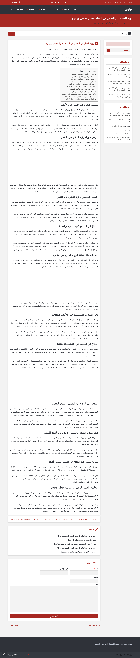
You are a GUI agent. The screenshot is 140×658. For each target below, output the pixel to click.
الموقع (96, 577)
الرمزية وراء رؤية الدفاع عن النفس (83, 77)
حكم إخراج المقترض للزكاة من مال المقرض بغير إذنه (119, 114)
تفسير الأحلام (27, 519)
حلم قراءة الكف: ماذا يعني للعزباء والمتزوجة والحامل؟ (78, 552)
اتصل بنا (97, 644)
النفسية (68, 519)
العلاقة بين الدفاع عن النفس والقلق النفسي (80, 92)
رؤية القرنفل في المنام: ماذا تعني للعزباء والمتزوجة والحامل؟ (76, 536)
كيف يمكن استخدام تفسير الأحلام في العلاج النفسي (78, 94)
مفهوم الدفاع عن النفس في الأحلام (83, 74)
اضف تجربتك (108, 2)
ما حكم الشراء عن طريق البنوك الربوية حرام (118, 138)
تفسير (34, 519)
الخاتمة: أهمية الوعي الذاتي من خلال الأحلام (80, 99)
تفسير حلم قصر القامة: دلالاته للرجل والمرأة (82, 540)
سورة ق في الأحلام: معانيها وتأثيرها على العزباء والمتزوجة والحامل (75, 544)
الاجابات (55, 9)
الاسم (96, 569)
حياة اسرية (19, 9)
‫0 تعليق (62, 49)
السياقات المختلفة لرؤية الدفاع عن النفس (81, 84)
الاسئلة (66, 9)
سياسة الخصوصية (126, 644)
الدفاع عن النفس (75, 519)
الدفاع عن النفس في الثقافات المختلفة (82, 89)
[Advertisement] (54, 168)
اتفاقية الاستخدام (113, 644)
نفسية (11, 519)
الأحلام (82, 519)
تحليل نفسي (54, 519)
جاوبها (128, 9)
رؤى (22, 519)
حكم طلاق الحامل (117, 126)
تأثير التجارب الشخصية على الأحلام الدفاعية (80, 87)
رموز (15, 519)
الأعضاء (43, 9)
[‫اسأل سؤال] (4, 653)
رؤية (19, 519)
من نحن (104, 644)
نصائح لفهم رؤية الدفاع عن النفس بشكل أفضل (79, 97)
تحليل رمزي (61, 519)
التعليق (95, 584)
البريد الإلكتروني (63, 569)
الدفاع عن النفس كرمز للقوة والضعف (82, 82)
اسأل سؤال (117, 2)
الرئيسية (75, 9)
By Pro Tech (28, 655)
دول (10, 9)
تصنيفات (32, 9)
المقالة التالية (13, 625)
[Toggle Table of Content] (93, 71)
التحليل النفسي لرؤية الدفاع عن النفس (82, 79)
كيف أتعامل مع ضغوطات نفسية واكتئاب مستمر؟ (118, 132)
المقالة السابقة (94, 625)
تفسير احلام (72, 49)
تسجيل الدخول (128, 2)
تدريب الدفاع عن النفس (43, 519)
